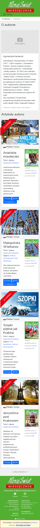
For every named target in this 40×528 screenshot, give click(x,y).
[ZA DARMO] (20, 132)
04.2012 (34, 263)
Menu (9, 14)
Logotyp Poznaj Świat (27, 513)
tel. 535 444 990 (14, 510)
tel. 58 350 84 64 (26, 508)
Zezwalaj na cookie (23, 525)
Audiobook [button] (10, 202)
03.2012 (34, 173)
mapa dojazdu (15, 515)
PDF (16, 198)
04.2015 (34, 433)
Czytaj (8, 198)
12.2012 (34, 346)
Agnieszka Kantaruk (10, 163)
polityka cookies (20, 519)
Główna (7, 19)
